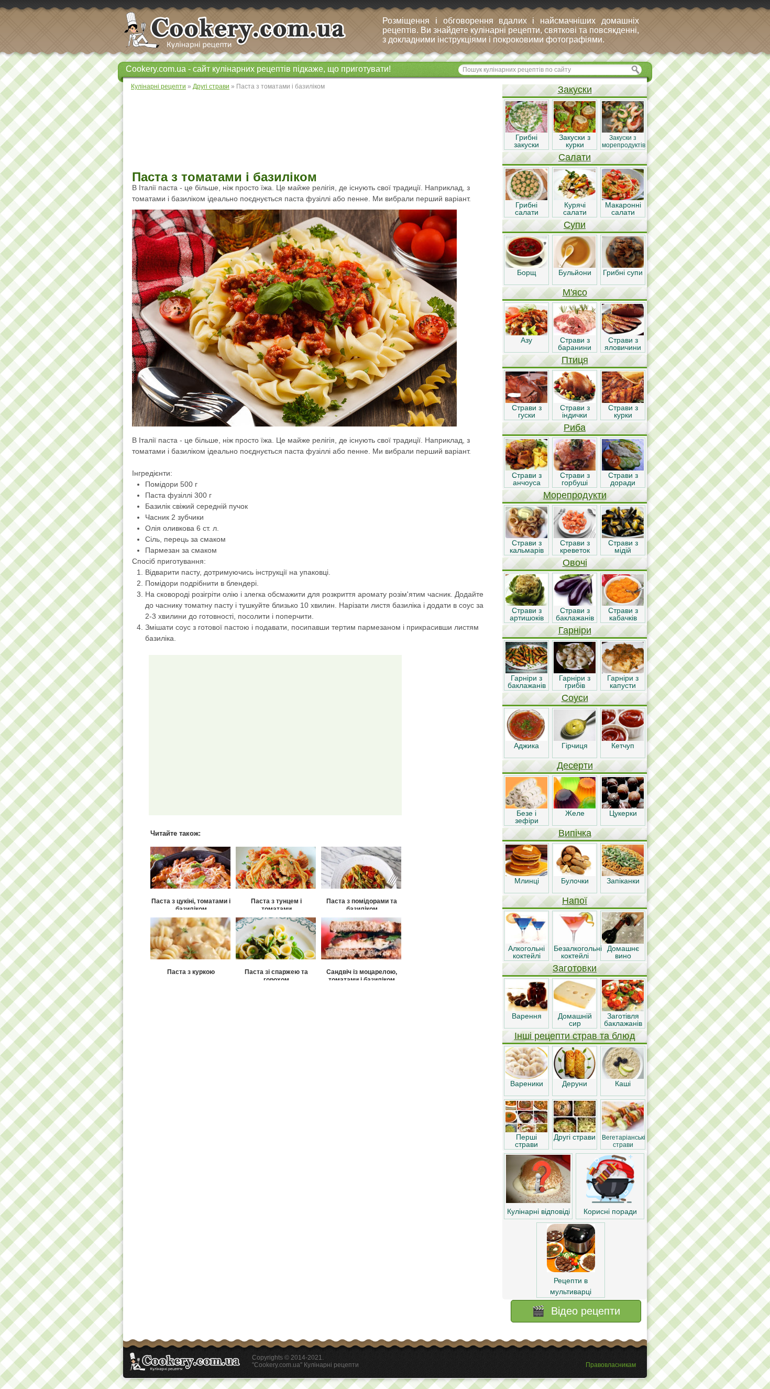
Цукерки (623, 813)
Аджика (526, 745)
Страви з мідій (623, 546)
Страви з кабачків (623, 614)
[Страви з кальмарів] (526, 535)
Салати (574, 157)
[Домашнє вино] (623, 941)
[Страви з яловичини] (623, 333)
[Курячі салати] (575, 197)
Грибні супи (623, 272)
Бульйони (574, 272)
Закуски (575, 89)
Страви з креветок (575, 546)
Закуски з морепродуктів (623, 141)
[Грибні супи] (623, 265)
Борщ (526, 272)
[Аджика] (526, 738)
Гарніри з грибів (574, 682)
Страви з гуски (527, 411)
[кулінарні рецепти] (244, 49)
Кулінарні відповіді (538, 1211)
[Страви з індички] (575, 400)
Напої (574, 900)
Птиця (575, 360)
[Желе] (575, 806)
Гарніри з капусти (623, 682)
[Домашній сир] (575, 1008)
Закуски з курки (574, 141)
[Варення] (526, 1008)
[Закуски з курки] (575, 130)
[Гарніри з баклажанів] (526, 670)
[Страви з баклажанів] (575, 603)
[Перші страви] (526, 1129)
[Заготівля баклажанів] (623, 1008)
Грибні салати (526, 208)
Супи (575, 225)
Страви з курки (623, 411)
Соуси (575, 698)
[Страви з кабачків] (623, 603)
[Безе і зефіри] (526, 806)
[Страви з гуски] (526, 400)
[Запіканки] (623, 873)
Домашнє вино (623, 952)
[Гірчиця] (575, 738)
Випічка (574, 833)
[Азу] (526, 333)
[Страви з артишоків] (526, 603)
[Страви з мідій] (623, 535)
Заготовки (575, 968)
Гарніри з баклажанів (527, 682)
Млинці (526, 881)
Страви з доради (623, 479)
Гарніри (574, 630)
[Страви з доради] (623, 468)
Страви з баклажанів (575, 614)
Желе (575, 813)
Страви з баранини (574, 344)
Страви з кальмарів (527, 546)
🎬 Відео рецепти (576, 1311)
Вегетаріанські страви (623, 1141)
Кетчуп (622, 745)
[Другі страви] (575, 1129)
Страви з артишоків (527, 614)
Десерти (575, 765)
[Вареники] (526, 1076)
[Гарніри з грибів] (575, 670)
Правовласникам (611, 1365)
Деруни (574, 1083)
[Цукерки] (623, 806)
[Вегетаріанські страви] (623, 1129)
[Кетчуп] (623, 738)
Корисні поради (610, 1211)
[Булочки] (575, 873)
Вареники (526, 1083)
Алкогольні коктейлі (526, 952)
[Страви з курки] (623, 400)
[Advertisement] (312, 131)
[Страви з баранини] (575, 333)
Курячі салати (575, 208)
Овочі (575, 562)
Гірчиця (575, 745)
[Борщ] (526, 265)
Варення (527, 1016)
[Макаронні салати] (623, 197)
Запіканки (623, 881)
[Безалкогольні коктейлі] (575, 941)
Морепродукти (575, 495)
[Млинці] (526, 873)
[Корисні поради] (610, 1200)
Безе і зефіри (526, 817)
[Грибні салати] (526, 197)
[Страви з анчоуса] (526, 468)
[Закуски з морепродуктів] (623, 130)
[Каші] (623, 1076)
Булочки (575, 881)
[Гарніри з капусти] (623, 670)
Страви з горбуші (575, 479)
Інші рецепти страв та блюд (574, 1036)
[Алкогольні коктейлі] (526, 941)
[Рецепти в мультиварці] (571, 1269)
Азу (526, 340)
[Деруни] (575, 1076)
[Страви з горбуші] (575, 468)
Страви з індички (575, 411)
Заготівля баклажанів (623, 1019)
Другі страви (575, 1137)
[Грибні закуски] (526, 130)
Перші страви (526, 1141)
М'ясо (575, 292)
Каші (623, 1083)
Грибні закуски (526, 141)
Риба (575, 427)
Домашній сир (575, 1019)
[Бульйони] (575, 265)
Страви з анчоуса (527, 479)
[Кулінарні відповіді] (538, 1200)
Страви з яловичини (622, 344)
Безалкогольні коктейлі (578, 952)
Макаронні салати (623, 208)
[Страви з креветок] (575, 535)
